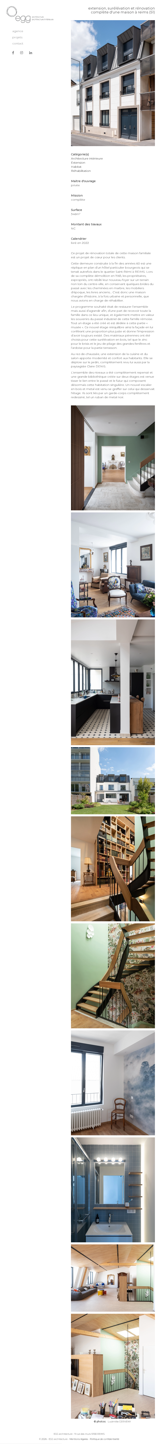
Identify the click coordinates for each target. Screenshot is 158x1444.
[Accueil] (30, 14)
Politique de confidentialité (104, 1439)
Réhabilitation (81, 171)
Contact (17, 43)
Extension (78, 162)
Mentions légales (79, 1439)
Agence (17, 31)
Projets (17, 37)
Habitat (76, 167)
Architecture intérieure (87, 158)
